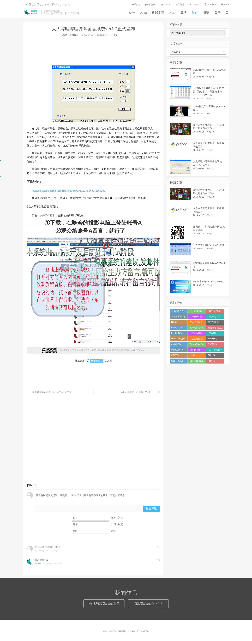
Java (143, 12)
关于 (217, 12)
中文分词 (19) (214, 316)
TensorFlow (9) (196, 344)
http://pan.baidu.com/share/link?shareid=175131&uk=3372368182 (68, 190)
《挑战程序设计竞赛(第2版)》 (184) (178, 312)
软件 (195, 12)
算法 (184, 12)
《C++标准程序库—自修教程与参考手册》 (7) (215, 350)
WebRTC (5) (177, 361)
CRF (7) (175, 355)
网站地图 (122, 631)
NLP (172, 12)
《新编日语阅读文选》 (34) (178, 317)
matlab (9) (176, 344)
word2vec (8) (177, 350)
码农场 (31, 12)
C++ (132, 12)
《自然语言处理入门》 (148, 603)
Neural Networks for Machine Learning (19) (177, 323)
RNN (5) (211, 361)
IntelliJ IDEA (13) (177, 334)
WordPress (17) (197, 322)
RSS (226, 4)
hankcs (38, 563)
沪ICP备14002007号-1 (138, 631)
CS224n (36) (214, 311)
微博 (181, 4)
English (211, 4)
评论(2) (114, 35)
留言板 (151, 4)
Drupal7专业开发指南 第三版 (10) (178, 339)
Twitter (196, 4)
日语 (206, 12)
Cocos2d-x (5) (196, 361)
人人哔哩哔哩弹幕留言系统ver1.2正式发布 (93, 28)
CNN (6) (211, 355)
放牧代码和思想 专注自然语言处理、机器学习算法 (61, 12)
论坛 (137, 4)
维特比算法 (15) (197, 327)
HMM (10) (212, 338)
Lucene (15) (177, 327)
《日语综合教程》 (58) (196, 312)
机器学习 (158, 12)
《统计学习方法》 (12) (196, 334)
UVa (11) (212, 333)
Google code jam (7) (196, 350)
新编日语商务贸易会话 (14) (215, 328)
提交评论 (151, 508)
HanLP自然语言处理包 (103, 603)
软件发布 (74, 35)
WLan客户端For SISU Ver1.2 (136, 392)
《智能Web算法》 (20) (196, 317)
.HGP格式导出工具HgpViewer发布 (53, 392)
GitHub (167, 4)
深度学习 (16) (214, 322)
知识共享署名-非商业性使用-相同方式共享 (76, 350)
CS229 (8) (212, 344)
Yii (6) (192, 355)
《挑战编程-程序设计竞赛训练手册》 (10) (197, 339)
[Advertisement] (93, 52)
